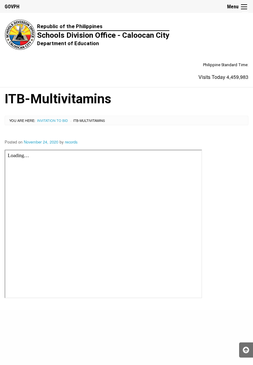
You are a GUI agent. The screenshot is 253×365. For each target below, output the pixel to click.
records (71, 142)
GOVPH (12, 7)
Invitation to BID (52, 120)
